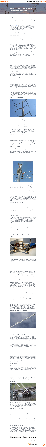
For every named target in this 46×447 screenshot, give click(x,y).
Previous (11, 436)
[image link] (1, 1)
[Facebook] (31, 440)
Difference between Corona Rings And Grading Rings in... (15, 438)
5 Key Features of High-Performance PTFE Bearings (29, 438)
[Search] (40, 1)
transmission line (14, 25)
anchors (24, 419)
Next (23, 436)
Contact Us (43, 1)
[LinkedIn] (34, 440)
